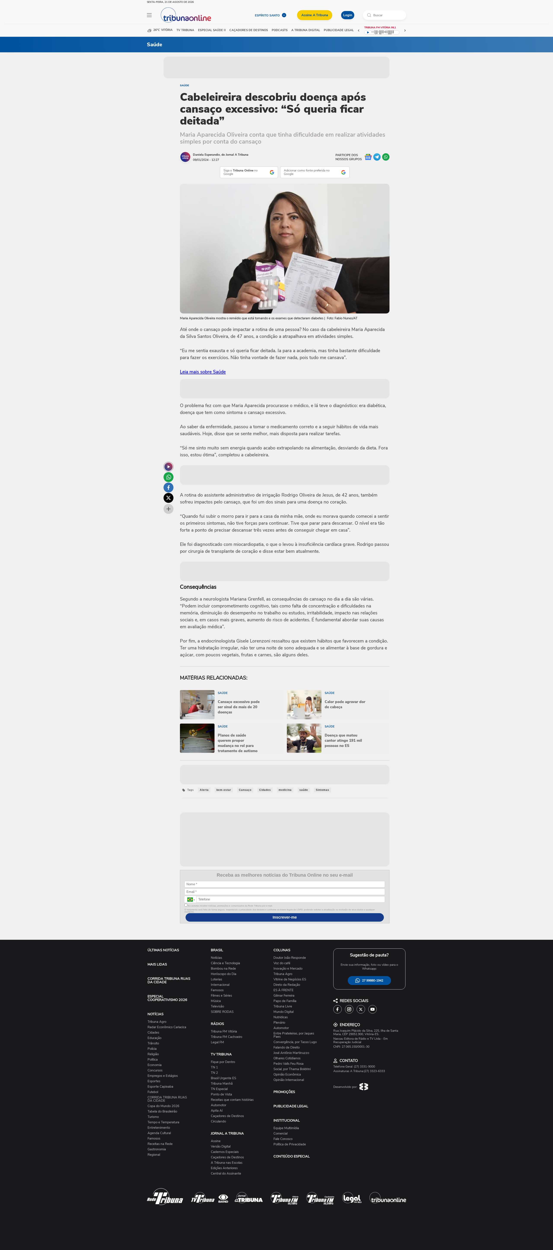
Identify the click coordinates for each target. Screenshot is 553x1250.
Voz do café (281, 963)
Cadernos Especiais (225, 1152)
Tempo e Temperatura (163, 1122)
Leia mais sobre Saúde (203, 372)
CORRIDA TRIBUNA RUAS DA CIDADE (169, 980)
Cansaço (245, 789)
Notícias (216, 957)
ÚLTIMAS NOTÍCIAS (163, 950)
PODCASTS (280, 30)
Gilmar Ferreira (283, 995)
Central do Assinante (226, 1173)
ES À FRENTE (283, 990)
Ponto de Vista (221, 1094)
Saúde (184, 85)
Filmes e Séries (221, 995)
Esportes (154, 1081)
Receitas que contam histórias (232, 1099)
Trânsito (153, 1043)
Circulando (218, 1121)
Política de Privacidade (289, 1144)
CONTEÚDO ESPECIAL (291, 1156)
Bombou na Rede (223, 968)
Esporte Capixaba (160, 1086)
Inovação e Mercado (287, 968)
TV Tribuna (185, 30)
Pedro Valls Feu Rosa (288, 1063)
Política (153, 1059)
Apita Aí (216, 1110)
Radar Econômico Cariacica (167, 1027)
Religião (153, 1054)
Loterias (216, 979)
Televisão (217, 1006)
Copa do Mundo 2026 (163, 1106)
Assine (216, 1141)
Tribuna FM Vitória (224, 1031)
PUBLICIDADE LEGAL (290, 1106)
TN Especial (219, 1089)
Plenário (279, 1022)
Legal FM (217, 1042)
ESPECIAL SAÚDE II (212, 30)
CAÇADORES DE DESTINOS (248, 30)
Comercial (280, 1133)
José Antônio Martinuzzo (291, 1053)
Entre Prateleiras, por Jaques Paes (293, 1035)
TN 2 (214, 1072)
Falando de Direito (286, 1047)
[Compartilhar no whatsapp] (168, 477)
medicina (285, 789)
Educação (154, 1038)
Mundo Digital (283, 1011)
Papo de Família (284, 1001)
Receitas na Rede (160, 1144)
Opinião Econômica (287, 1074)
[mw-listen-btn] (168, 466)
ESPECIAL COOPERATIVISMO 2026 (167, 998)
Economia (155, 1065)
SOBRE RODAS (222, 1011)
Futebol (153, 1092)
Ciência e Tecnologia (225, 963)
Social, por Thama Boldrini (292, 1069)
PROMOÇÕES (284, 1092)
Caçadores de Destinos (227, 1116)
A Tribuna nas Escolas (226, 1162)
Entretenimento (159, 1127)
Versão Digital (220, 1146)
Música (216, 1001)
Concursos (155, 1070)
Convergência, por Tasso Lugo (295, 1042)
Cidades (265, 789)
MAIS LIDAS (157, 964)
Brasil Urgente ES (223, 1078)
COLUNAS (281, 950)
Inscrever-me (285, 917)
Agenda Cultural (159, 1133)
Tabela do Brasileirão (162, 1111)
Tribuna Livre (282, 1006)
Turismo (153, 1117)
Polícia (152, 1048)
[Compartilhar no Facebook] (168, 487)
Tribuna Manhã (222, 1083)
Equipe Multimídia (286, 1128)
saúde (303, 789)
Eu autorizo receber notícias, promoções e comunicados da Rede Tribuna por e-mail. (230, 906)
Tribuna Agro (157, 1021)
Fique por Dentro (223, 1062)
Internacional (220, 984)
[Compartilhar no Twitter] (168, 498)
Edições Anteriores (224, 1168)
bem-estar (223, 789)
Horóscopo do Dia (223, 974)
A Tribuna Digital (305, 30)
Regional (154, 1154)
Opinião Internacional (288, 1080)
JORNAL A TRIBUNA (227, 1133)
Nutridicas (280, 1017)
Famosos (154, 1138)
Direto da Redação (286, 984)
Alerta (204, 789)
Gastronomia (157, 1149)
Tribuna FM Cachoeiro (226, 1037)
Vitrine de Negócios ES (289, 979)
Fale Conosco (282, 1139)
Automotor (218, 1105)
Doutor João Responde (289, 957)
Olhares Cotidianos (286, 1058)
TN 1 (214, 1067)
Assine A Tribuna (314, 15)
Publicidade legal (339, 30)
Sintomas (322, 789)
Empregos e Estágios (163, 1075)
